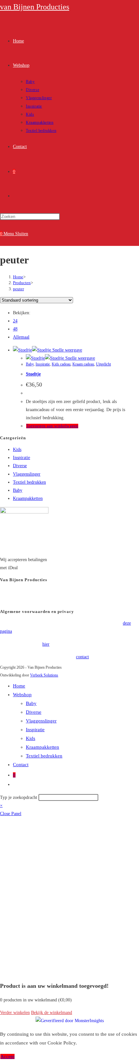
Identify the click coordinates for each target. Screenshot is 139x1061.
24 (15, 320)
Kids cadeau (61, 364)
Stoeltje (33, 374)
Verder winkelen (15, 1012)
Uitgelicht (103, 364)
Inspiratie (43, 364)
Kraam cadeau (83, 364)
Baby (30, 364)
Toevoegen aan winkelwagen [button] (52, 426)
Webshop (22, 694)
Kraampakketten (28, 498)
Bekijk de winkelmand (51, 1012)
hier (45, 644)
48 (15, 329)
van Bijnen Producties (34, 7)
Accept (7, 1056)
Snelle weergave (66, 350)
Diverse (20, 465)
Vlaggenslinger (26, 474)
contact (82, 656)
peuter (18, 288)
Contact (20, 764)
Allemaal (21, 337)
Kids (17, 449)
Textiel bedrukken (29, 482)
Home (19, 685)
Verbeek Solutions (44, 675)
